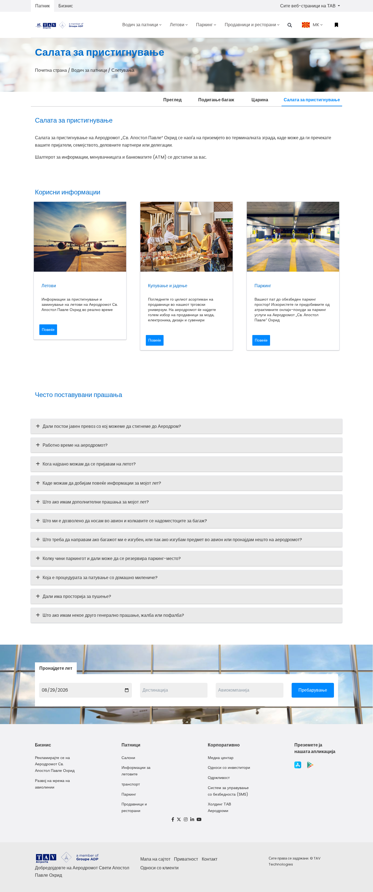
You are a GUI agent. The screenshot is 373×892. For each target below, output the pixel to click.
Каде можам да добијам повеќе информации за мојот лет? (102, 483)
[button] (290, 25)
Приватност (186, 859)
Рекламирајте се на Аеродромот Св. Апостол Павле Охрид (55, 764)
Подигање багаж (216, 100)
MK (316, 25)
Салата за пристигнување (312, 100)
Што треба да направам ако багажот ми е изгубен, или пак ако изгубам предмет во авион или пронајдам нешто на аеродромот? (172, 540)
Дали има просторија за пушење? (77, 596)
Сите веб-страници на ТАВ (308, 6)
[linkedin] (192, 819)
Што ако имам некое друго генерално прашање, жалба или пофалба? (113, 615)
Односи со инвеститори (229, 767)
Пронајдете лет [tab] (55, 668)
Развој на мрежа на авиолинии (52, 784)
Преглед (172, 100)
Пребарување (312, 690)
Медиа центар (220, 757)
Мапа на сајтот (155, 859)
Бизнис (65, 6)
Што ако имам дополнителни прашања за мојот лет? (96, 502)
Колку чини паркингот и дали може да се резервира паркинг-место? (112, 558)
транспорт (131, 784)
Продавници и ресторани (134, 807)
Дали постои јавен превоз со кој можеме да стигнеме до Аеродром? (112, 426)
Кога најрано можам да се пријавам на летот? (89, 464)
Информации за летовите (136, 771)
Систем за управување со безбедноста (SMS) (228, 791)
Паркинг (129, 794)
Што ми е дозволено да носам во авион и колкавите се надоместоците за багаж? (125, 521)
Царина (259, 100)
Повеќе (48, 329)
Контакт (209, 859)
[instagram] (185, 819)
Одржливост (219, 777)
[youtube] (199, 819)
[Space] (61, 25)
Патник (42, 6)
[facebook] (173, 819)
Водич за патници (89, 70)
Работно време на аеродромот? (75, 445)
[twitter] (179, 819)
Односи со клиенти (159, 868)
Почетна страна (51, 70)
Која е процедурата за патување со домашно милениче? (100, 577)
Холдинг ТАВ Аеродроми (219, 807)
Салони (128, 757)
